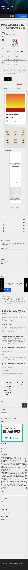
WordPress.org (4, 516)
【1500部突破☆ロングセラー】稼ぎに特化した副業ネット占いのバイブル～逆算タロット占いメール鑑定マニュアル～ (13, 481)
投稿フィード (4, 509)
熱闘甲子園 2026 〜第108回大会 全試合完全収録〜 (12, 472)
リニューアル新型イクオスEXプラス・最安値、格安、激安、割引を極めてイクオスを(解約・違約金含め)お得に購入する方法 (14, 460)
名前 (3, 263)
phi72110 (3, 30)
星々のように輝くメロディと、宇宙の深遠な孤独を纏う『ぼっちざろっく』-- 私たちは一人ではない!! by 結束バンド (14, 465)
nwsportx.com (7, 6)
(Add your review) (7, 233)
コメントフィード (5, 513)
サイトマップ (4, 470)
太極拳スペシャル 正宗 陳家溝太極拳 (12, 336)
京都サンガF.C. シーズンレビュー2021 (13, 299)
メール (3, 270)
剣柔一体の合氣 (6, 325)
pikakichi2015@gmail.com (15, 121)
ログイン (3, 505)
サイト (2, 276)
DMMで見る (7, 79)
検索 (2, 401)
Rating (3, 259)
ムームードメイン (5, 443)
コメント (4, 248)
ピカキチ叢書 (4, 412)
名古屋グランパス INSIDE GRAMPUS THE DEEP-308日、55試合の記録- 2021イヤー (13, 312)
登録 (2, 501)
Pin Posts (3, 488)
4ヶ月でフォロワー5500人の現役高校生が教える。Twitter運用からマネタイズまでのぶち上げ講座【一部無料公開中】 (13, 486)
